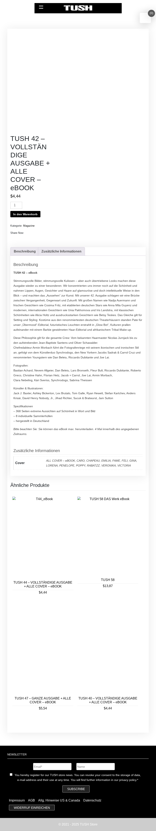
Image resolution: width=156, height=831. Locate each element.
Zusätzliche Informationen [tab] (61, 251)
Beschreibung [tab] (25, 251)
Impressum (17, 800)
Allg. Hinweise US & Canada (59, 800)
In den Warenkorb (25, 214)
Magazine (29, 225)
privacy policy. (128, 780)
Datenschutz (92, 800)
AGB (31, 800)
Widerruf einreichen (32, 807)
